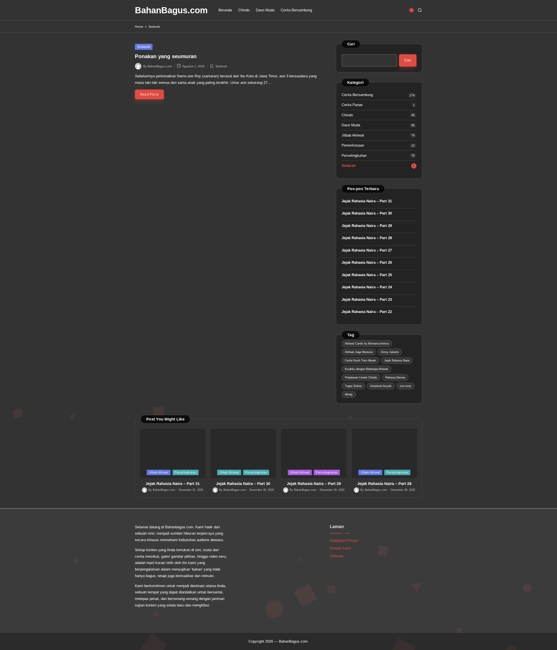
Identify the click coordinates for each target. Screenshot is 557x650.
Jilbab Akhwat (353, 135)
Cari (351, 44)
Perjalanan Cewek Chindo (361, 377)
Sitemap (336, 556)
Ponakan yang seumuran (166, 56)
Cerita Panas (352, 105)
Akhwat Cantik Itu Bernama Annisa (367, 343)
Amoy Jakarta (390, 352)
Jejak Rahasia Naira (396, 360)
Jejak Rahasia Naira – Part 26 (367, 262)
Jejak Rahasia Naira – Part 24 (367, 287)
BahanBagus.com (171, 10)
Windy (349, 394)
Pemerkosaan (353, 145)
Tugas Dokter (353, 386)
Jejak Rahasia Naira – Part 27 (367, 250)
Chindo (347, 115)
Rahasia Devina (395, 377)
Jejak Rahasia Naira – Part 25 (367, 275)
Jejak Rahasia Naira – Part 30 (367, 213)
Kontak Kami (340, 548)
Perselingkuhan (354, 156)
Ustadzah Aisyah (380, 386)
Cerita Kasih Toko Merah (360, 360)
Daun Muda (351, 125)
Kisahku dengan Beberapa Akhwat (366, 369)
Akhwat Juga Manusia (359, 352)
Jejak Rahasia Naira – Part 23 (367, 299)
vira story (405, 386)
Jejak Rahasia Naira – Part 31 (367, 201)
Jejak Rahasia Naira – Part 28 (367, 238)
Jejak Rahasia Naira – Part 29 (367, 226)
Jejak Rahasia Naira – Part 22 (367, 312)
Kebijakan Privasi (344, 541)
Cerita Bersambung (357, 95)
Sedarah (143, 47)
